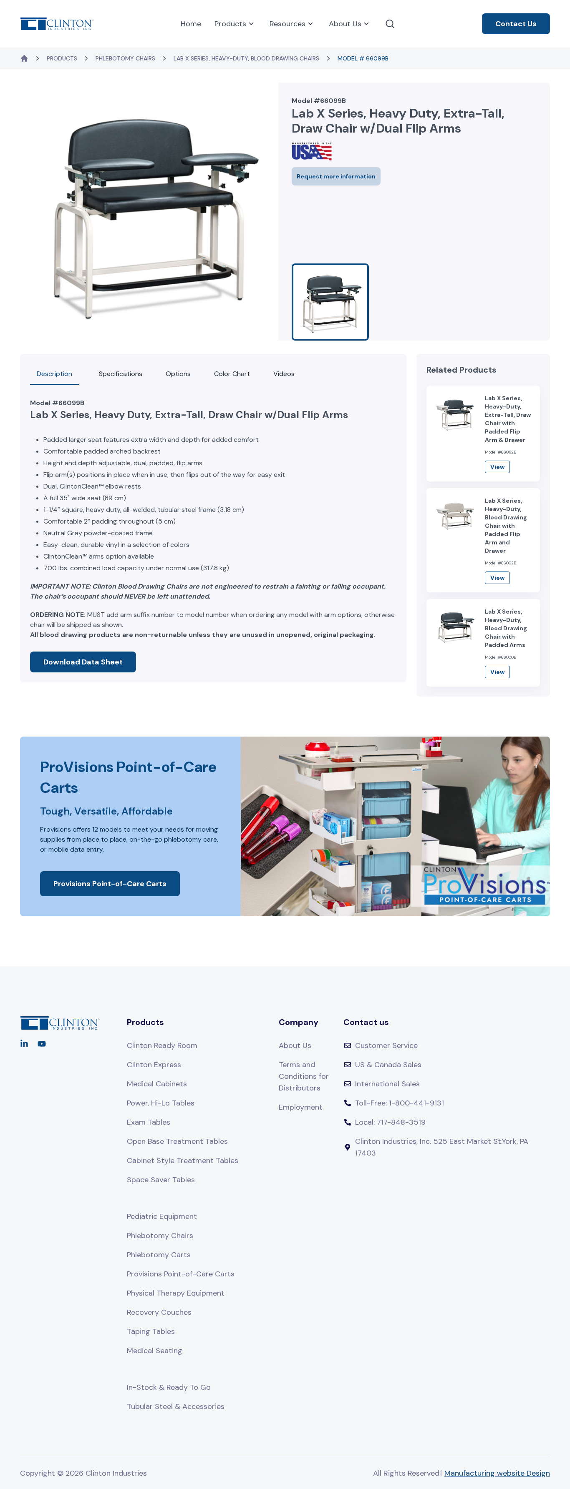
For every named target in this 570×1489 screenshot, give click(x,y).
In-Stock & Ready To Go (169, 1387)
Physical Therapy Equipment (175, 1293)
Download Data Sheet (83, 662)
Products (230, 24)
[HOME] (24, 58)
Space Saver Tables (161, 1180)
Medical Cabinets (157, 1084)
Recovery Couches (159, 1312)
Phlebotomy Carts (159, 1255)
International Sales (387, 1084)
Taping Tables (151, 1331)
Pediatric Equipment (162, 1216)
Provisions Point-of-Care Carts (109, 884)
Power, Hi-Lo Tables (160, 1103)
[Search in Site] (390, 24)
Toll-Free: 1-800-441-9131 (399, 1103)
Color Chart (232, 373)
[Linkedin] (24, 1044)
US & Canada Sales (388, 1065)
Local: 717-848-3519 (390, 1122)
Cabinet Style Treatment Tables (182, 1161)
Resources (287, 24)
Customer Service (386, 1045)
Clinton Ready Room (162, 1045)
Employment (301, 1107)
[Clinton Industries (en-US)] (56, 24)
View (497, 467)
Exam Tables (148, 1122)
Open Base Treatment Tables (177, 1141)
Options (178, 373)
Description (54, 373)
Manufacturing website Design (497, 1473)
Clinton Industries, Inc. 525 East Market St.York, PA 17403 (441, 1147)
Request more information (336, 176)
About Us (345, 24)
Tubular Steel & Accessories (175, 1406)
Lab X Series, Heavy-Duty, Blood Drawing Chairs (246, 58)
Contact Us (516, 24)
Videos (284, 373)
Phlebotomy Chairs (125, 58)
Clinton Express (154, 1065)
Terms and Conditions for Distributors (304, 1076)
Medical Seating (154, 1351)
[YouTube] (42, 1044)
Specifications (120, 373)
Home (191, 24)
